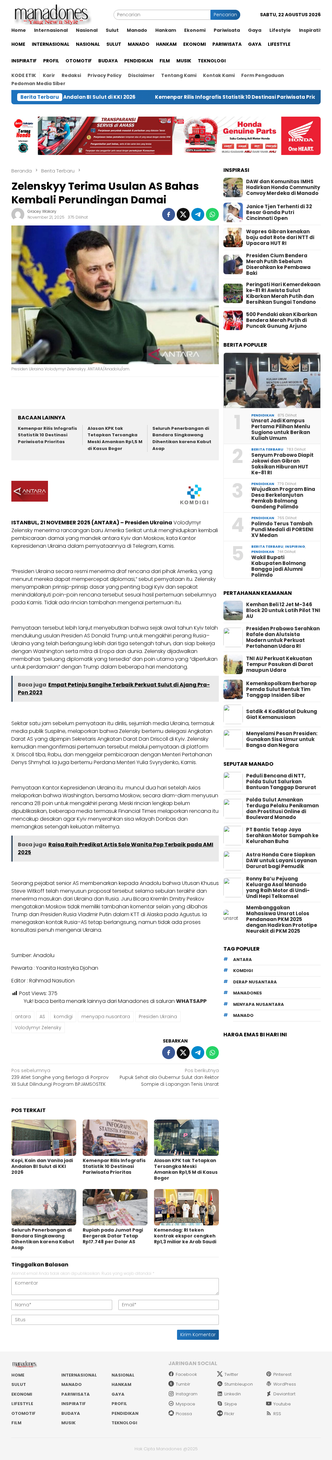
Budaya (70, 1413)
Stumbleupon (238, 1384)
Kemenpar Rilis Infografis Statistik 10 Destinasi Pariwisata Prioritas (200, 97)
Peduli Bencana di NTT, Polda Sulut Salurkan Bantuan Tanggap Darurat (281, 781)
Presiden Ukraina (158, 1016)
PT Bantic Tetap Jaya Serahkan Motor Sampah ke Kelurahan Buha (282, 835)
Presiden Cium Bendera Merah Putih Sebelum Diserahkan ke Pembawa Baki (278, 264)
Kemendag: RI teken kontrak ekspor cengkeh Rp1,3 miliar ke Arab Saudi (185, 1236)
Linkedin (232, 1394)
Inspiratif (73, 1404)
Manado (71, 1384)
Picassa (184, 1414)
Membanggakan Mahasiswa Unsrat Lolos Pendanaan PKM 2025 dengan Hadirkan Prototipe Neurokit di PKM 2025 (281, 919)
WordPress (284, 1384)
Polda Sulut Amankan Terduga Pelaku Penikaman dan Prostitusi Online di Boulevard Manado (282, 808)
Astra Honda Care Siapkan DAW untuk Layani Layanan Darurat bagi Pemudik (281, 860)
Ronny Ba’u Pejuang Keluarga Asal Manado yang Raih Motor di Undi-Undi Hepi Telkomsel (278, 887)
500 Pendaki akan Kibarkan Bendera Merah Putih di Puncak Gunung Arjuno (281, 320)
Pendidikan (262, 415)
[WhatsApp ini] (212, 214)
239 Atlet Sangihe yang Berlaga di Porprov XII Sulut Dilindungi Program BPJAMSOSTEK (60, 1077)
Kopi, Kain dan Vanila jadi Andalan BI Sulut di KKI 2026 (42, 1166)
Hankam (121, 1384)
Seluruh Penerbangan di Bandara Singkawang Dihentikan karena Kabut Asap (181, 438)
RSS (277, 1414)
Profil (119, 1404)
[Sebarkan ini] (168, 214)
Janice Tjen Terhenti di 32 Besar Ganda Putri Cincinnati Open (279, 212)
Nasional (123, 1375)
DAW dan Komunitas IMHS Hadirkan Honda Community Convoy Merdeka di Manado (283, 187)
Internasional (79, 1375)
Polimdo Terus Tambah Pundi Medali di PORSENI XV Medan (282, 529)
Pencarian (225, 14)
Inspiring (295, 546)
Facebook (186, 1374)
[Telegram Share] (197, 214)
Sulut (18, 1384)
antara (23, 1016)
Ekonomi (21, 1394)
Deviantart (284, 1394)
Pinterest (282, 1374)
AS (42, 1016)
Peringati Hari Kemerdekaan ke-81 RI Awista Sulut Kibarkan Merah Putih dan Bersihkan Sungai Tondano (283, 293)
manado (243, 1015)
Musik (68, 1423)
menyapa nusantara (105, 1016)
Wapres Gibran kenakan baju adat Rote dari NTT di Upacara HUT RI (280, 237)
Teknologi (124, 1423)
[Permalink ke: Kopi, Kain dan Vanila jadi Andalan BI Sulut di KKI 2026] (43, 1138)
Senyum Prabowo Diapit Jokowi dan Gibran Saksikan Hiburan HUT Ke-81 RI (282, 464)
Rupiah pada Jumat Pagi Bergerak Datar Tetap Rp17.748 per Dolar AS (113, 1236)
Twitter (231, 1374)
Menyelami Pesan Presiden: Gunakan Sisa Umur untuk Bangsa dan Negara (281, 739)
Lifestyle (22, 1404)
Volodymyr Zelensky (38, 1027)
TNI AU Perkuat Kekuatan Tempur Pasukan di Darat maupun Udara (279, 664)
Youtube (282, 1404)
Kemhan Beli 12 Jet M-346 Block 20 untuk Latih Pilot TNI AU (283, 610)
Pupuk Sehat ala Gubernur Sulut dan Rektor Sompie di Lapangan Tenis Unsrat (169, 1077)
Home (17, 1375)
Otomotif (23, 1413)
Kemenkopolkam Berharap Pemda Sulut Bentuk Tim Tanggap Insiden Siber (281, 689)
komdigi (63, 1016)
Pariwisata (75, 1394)
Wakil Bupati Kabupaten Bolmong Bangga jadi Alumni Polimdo (278, 566)
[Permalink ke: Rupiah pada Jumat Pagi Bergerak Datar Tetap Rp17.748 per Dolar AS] (115, 1207)
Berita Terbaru (267, 449)
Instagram (186, 1394)
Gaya (118, 1394)
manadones (247, 993)
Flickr (229, 1414)
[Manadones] (51, 14)
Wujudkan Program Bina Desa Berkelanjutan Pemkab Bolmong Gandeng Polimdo (283, 498)
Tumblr (183, 1384)
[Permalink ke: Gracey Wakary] (17, 214)
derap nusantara (255, 982)
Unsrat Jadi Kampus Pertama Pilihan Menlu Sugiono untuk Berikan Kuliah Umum (280, 429)
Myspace (185, 1404)
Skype (230, 1404)
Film (16, 1423)
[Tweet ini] (183, 214)
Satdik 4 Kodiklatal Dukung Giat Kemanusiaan (281, 714)
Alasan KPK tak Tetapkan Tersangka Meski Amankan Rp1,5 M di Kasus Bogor (115, 438)
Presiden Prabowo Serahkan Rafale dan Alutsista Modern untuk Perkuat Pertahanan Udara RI (283, 637)
